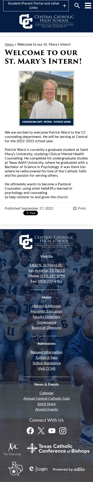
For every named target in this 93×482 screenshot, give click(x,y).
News (9, 44)
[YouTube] (51, 430)
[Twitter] (41, 430)
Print (82, 208)
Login (38, 469)
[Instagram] (62, 430)
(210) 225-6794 (52, 276)
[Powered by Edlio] (69, 469)
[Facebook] (30, 430)
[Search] (77, 6)
